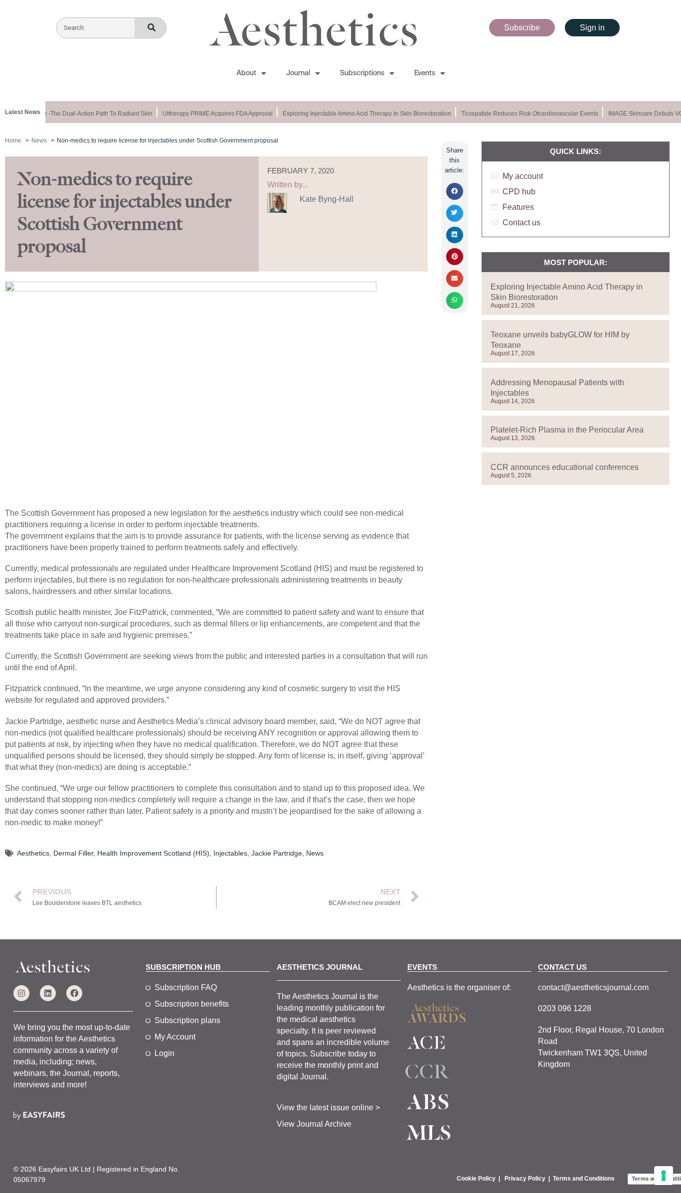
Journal (298, 73)
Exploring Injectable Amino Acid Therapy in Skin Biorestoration (362, 114)
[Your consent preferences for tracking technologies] (663, 1175)
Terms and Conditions (584, 1178)
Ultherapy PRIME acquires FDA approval (213, 114)
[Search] (150, 28)
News (315, 853)
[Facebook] (74, 993)
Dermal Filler (73, 853)
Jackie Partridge (276, 853)
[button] (454, 191)
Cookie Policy (476, 1178)
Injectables (230, 853)
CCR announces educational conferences (565, 467)
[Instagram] (21, 993)
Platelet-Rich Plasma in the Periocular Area (567, 430)
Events (424, 73)
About (246, 73)
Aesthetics (33, 853)
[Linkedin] (48, 993)
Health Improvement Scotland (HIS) (153, 853)
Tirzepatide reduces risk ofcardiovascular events (524, 114)
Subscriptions (362, 73)
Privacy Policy (525, 1178)
